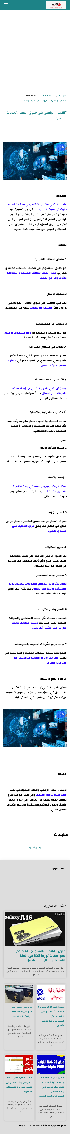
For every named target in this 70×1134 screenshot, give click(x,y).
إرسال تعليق (35, 847)
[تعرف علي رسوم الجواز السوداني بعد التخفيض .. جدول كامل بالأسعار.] (19, 994)
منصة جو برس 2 (34, 1125)
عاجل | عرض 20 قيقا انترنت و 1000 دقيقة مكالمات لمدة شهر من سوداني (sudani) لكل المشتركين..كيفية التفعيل (51, 1087)
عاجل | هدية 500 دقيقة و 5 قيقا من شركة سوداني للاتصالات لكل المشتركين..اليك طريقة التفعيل (51, 1016)
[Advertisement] (35, 53)
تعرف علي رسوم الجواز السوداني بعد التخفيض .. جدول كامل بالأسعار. (20, 1011)
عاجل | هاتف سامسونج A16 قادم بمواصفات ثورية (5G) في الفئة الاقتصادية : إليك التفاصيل (40, 955)
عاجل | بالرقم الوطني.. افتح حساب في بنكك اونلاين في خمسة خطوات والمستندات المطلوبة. (19, 1085)
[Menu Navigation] (6, 5)
